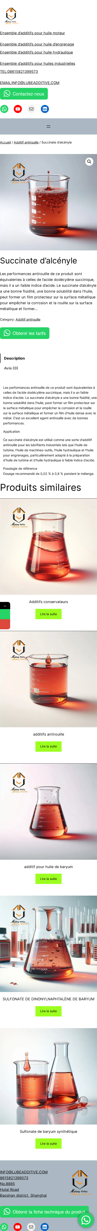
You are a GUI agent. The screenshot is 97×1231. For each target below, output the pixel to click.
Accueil (5, 142)
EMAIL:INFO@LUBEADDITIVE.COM (29, 82)
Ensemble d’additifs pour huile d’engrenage (37, 44)
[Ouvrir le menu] (48, 126)
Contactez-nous (28, 93)
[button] (89, 162)
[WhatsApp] (5, 614)
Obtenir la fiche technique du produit (49, 1211)
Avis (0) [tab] (11, 368)
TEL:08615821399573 (19, 71)
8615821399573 (14, 1178)
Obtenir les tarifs (29, 333)
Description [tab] (14, 358)
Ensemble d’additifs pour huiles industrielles (37, 63)
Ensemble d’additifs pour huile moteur (32, 33)
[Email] (5, 624)
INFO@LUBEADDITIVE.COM (24, 1172)
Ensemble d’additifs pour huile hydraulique (36, 52)
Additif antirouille (26, 142)
